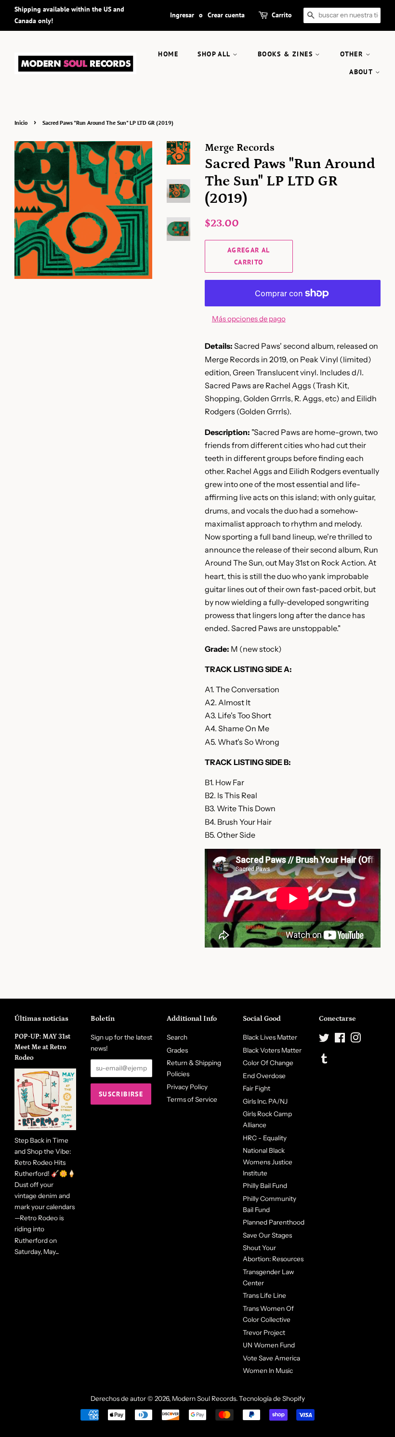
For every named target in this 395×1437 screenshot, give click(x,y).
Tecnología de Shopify (272, 1398)
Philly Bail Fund (265, 1185)
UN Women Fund (269, 1345)
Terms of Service (192, 1099)
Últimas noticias (41, 1019)
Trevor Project (264, 1332)
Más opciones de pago (249, 318)
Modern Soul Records (204, 1398)
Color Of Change (268, 1063)
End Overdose (264, 1076)
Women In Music (268, 1370)
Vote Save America (271, 1358)
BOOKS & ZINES (287, 54)
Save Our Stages (267, 1235)
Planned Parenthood (273, 1222)
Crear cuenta (226, 15)
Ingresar (182, 15)
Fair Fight (256, 1088)
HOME (168, 54)
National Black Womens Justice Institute (267, 1161)
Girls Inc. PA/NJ (265, 1101)
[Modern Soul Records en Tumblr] (324, 1060)
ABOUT (362, 71)
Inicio (20, 122)
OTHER (352, 54)
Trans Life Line (264, 1295)
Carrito (282, 15)
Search (177, 1037)
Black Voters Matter (272, 1050)
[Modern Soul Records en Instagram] (355, 1039)
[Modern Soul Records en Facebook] (339, 1039)
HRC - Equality (265, 1138)
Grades (177, 1050)
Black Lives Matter (270, 1037)
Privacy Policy (187, 1087)
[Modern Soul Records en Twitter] (324, 1039)
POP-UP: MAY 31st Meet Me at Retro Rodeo (42, 1047)
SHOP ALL (215, 54)
